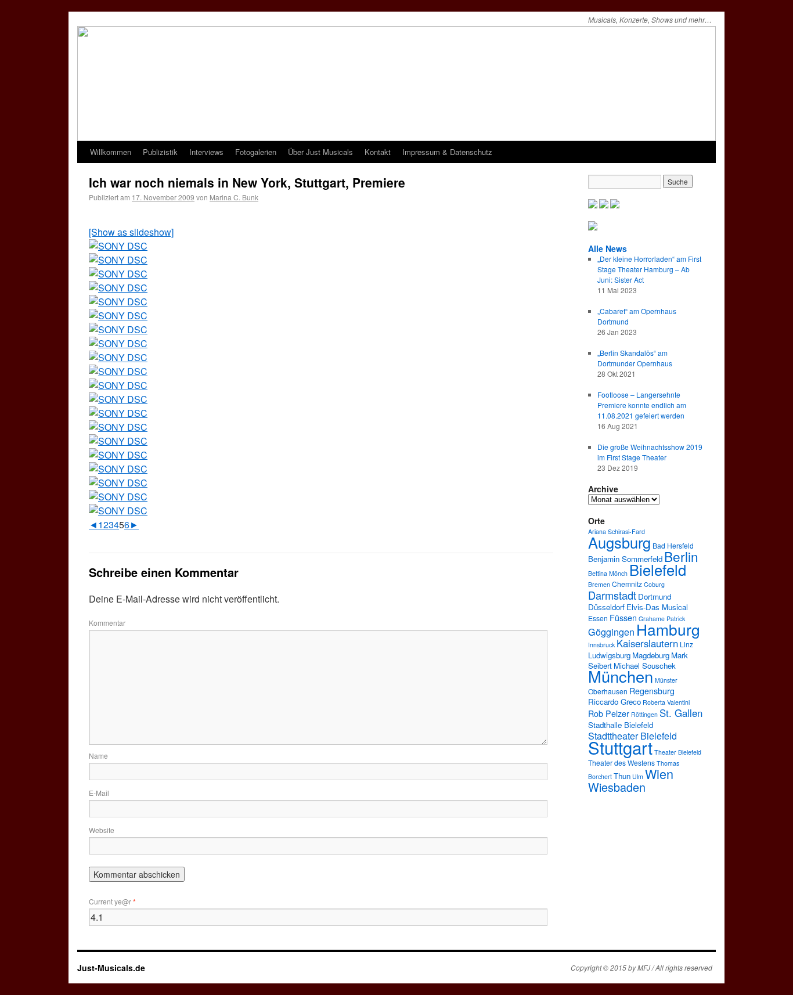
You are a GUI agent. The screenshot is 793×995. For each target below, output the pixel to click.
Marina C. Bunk (234, 197)
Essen (598, 618)
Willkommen (110, 151)
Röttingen (644, 714)
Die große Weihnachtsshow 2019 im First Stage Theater (649, 452)
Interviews (206, 151)
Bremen (599, 584)
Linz (686, 644)
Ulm (637, 776)
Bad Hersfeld (673, 545)
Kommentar (107, 623)
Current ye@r (112, 901)
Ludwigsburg (609, 655)
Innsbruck (601, 644)
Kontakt (378, 151)
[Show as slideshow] (131, 232)
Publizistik (160, 151)
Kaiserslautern (647, 643)
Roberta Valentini (666, 702)
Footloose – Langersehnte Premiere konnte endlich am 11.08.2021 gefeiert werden (641, 405)
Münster (666, 680)
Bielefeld (657, 569)
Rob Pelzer (608, 713)
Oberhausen (608, 691)
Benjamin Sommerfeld (625, 558)
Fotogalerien (255, 151)
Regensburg (652, 691)
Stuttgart (620, 747)
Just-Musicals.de (111, 968)
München (620, 676)
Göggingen (611, 632)
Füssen (623, 617)
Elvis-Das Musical (657, 606)
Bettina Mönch (608, 573)
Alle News (607, 248)
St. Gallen (680, 713)
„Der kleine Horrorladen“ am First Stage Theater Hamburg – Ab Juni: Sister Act (649, 269)
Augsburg (619, 542)
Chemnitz (627, 584)
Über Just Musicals (320, 151)
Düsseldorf (606, 606)
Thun (622, 775)
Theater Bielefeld (677, 752)
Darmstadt (612, 595)
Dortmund (654, 596)
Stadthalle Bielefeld (620, 724)
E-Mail (99, 793)
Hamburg (668, 629)
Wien (659, 774)
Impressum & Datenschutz (447, 151)
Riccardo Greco (614, 701)
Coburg (654, 584)
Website (101, 830)
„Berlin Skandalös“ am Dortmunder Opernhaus (634, 358)
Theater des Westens (621, 762)
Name (98, 755)
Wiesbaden (617, 786)
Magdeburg (650, 655)
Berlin (681, 556)
